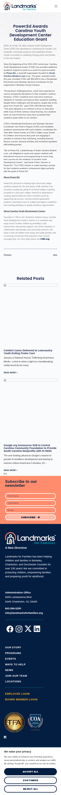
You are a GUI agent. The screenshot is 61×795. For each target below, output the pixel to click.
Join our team (16, 675)
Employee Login (17, 693)
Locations (13, 681)
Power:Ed (11, 73)
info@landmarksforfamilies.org (24, 613)
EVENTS (10, 658)
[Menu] (56, 6)
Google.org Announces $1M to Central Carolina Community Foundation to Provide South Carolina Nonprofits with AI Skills (30, 448)
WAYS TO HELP (15, 664)
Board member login (21, 699)
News (9, 670)
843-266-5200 (13, 608)
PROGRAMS (13, 653)
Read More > (10, 372)
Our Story (13, 647)
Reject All (30, 789)
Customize (30, 780)
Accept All (30, 771)
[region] (30, 771)
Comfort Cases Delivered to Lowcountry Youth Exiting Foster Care (28, 352)
